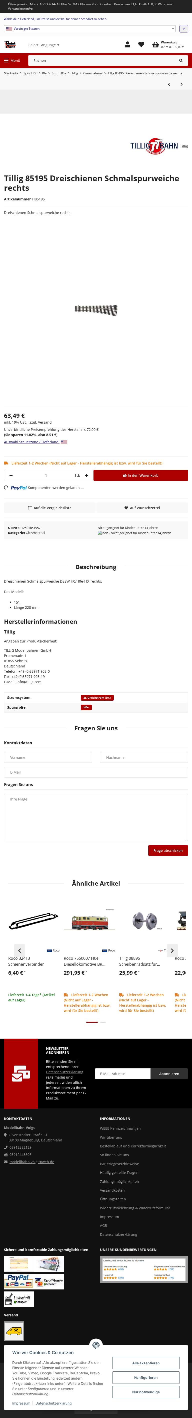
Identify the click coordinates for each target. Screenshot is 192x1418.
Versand (45, 422)
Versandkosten (112, 1190)
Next (172, 950)
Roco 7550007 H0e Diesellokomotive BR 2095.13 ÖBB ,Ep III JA (83, 961)
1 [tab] (92, 1022)
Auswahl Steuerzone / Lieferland (32, 442)
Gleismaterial (35, 532)
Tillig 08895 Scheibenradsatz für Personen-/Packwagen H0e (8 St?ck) (144, 961)
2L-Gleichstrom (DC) (97, 697)
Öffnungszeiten (113, 1199)
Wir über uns (111, 1137)
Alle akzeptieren (146, 1363)
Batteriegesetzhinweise (119, 1163)
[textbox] (90, 28)
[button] (127, 44)
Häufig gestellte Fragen (119, 1172)
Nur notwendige (146, 1392)
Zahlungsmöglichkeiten (119, 1181)
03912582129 (21, 1147)
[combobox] (90, 28)
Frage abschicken (168, 850)
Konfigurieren (146, 1377)
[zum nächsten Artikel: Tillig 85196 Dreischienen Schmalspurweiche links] (181, 84)
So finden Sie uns (114, 1154)
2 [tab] (103, 1022)
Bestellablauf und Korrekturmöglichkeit (133, 1146)
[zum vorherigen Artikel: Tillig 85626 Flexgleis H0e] (168, 84)
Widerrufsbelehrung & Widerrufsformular (135, 1208)
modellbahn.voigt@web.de (32, 1161)
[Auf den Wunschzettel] (53, 901)
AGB (103, 1225)
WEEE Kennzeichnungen (120, 1128)
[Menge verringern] (11, 475)
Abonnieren (169, 1073)
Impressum (21, 1403)
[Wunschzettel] (141, 44)
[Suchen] (181, 60)
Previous (19, 950)
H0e (86, 707)
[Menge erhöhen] (86, 475)
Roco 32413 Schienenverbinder (26, 961)
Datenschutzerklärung (54, 1403)
